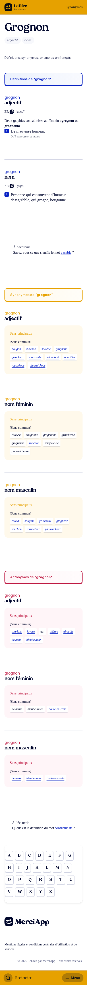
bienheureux (33, 639)
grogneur (61, 349)
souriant (17, 631)
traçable (66, 252)
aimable (68, 631)
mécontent (52, 357)
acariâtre (69, 357)
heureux (16, 639)
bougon (16, 349)
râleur (15, 521)
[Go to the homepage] (15, 7)
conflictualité (63, 828)
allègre (54, 631)
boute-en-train (57, 709)
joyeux (31, 631)
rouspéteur (18, 365)
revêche (45, 349)
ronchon (31, 349)
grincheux (18, 357)
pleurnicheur (37, 365)
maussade (35, 357)
